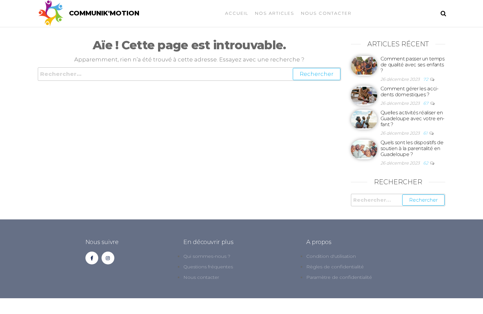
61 (425, 133)
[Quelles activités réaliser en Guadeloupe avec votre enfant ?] (364, 119)
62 (426, 163)
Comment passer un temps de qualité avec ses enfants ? (412, 65)
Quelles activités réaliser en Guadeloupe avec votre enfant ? (412, 118)
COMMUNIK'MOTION (104, 13)
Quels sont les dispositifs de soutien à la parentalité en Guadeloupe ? (412, 148)
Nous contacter (326, 13)
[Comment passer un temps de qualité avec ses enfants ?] (364, 65)
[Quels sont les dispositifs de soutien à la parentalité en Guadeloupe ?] (364, 149)
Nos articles (274, 13)
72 (426, 79)
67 (426, 103)
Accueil (236, 13)
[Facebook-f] (91, 258)
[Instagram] (108, 258)
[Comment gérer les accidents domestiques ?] (364, 95)
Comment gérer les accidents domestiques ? (409, 91)
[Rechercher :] (189, 74)
